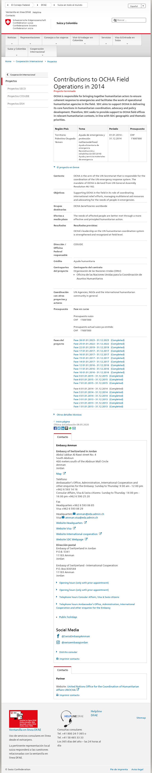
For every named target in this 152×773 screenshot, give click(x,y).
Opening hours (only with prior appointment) (83, 582)
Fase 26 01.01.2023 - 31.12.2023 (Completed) (99, 340)
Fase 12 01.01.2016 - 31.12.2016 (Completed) (99, 365)
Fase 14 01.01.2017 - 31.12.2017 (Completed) (99, 361)
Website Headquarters (69, 522)
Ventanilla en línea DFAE (25, 729)
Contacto (61, 437)
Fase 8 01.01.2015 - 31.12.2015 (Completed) (98, 379)
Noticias (12, 37)
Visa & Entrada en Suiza (125, 39)
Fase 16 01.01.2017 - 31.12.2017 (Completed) (99, 354)
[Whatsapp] (70, 427)
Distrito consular (68, 652)
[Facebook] (55, 427)
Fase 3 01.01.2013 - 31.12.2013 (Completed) (98, 399)
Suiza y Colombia (17, 48)
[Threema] (67, 427)
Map (59, 473)
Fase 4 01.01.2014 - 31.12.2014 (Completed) (98, 395)
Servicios (106, 37)
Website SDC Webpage (70, 539)
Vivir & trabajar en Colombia (83, 39)
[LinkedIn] (63, 427)
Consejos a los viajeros (56, 37)
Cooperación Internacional (37, 50)
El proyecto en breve (67, 167)
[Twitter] (59, 427)
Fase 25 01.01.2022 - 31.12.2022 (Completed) (99, 343)
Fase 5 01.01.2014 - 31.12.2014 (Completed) (98, 392)
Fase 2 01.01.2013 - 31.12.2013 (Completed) (98, 403)
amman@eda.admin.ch (90, 514)
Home (8, 61)
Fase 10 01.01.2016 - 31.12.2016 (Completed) (99, 372)
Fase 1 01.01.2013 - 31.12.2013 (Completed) (98, 406)
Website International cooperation (77, 534)
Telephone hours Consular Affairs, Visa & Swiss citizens (89, 597)
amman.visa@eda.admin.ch (81, 517)
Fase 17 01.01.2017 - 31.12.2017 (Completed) (99, 351)
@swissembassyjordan (75, 642)
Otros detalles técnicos (68, 414)
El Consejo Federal (20, 5)
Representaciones (30, 37)
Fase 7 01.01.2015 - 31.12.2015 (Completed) (98, 383)
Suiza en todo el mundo (70, 5)
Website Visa (64, 528)
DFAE (44, 5)
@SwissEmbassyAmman (76, 636)
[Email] (74, 427)
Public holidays (68, 617)
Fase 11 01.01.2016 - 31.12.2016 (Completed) (99, 368)
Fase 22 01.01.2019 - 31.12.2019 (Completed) (99, 347)
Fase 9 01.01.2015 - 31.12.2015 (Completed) (98, 376)
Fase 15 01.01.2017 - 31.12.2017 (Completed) (99, 358)
